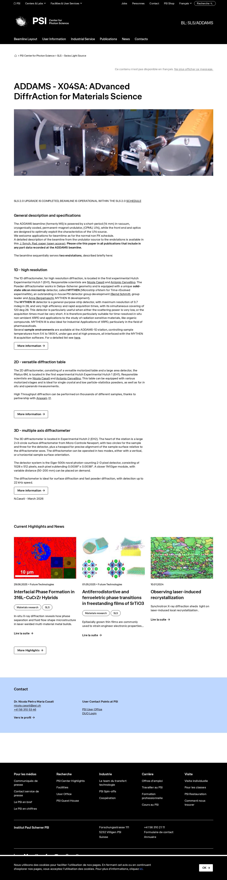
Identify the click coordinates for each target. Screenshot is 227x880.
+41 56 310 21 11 (154, 827)
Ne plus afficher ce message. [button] (193, 69)
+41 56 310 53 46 (25, 709)
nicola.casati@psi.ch (27, 705)
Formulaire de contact (158, 832)
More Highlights (28, 650)
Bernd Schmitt (120, 294)
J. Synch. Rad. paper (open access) (42, 243)
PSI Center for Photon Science (37, 55)
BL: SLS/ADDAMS (197, 22)
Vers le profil (22, 717)
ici (141, 869)
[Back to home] (41, 20)
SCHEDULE (133, 201)
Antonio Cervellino (123, 282)
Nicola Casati (96, 282)
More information (29, 345)
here (77, 337)
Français (184, 3)
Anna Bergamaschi (41, 298)
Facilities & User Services (65, 3)
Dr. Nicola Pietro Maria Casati (34, 701)
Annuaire (150, 837)
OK (204, 867)
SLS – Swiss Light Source (71, 55)
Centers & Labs (34, 3)
